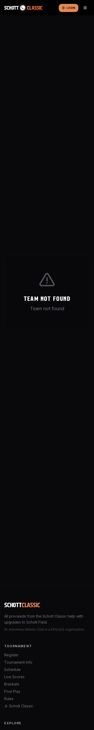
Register (11, 655)
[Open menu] (85, 7)
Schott (22, 605)
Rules (9, 698)
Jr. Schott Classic (18, 706)
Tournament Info (18, 662)
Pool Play (12, 691)
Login (71, 7)
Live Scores (14, 677)
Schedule (12, 669)
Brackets (11, 684)
